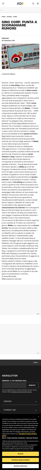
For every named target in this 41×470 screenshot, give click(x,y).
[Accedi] (38, 3)
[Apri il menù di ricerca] (33, 3)
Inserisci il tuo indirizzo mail (14, 380)
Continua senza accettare (20, 460)
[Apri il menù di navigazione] (3, 3)
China (15, 16)
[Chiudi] (38, 416)
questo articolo (30, 133)
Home (3, 16)
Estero (9, 16)
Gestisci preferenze (20, 466)
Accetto (20, 454)
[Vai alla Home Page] (20, 3)
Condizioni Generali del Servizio (21, 392)
